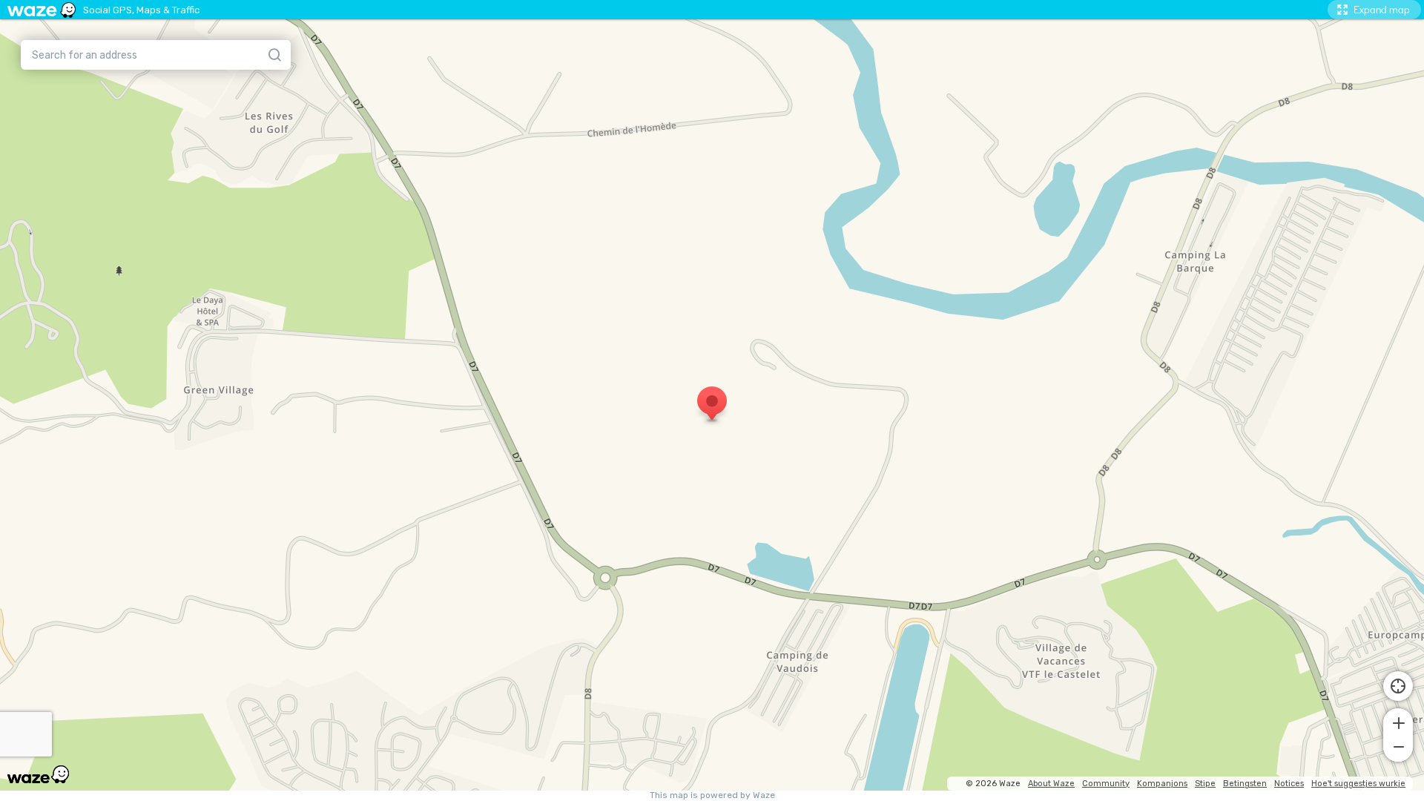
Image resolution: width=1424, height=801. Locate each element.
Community (1106, 783)
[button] (1398, 721)
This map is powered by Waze (712, 795)
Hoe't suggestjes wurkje (1358, 783)
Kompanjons (1162, 783)
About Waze (1051, 783)
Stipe (1205, 783)
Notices (1289, 783)
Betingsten (1245, 783)
